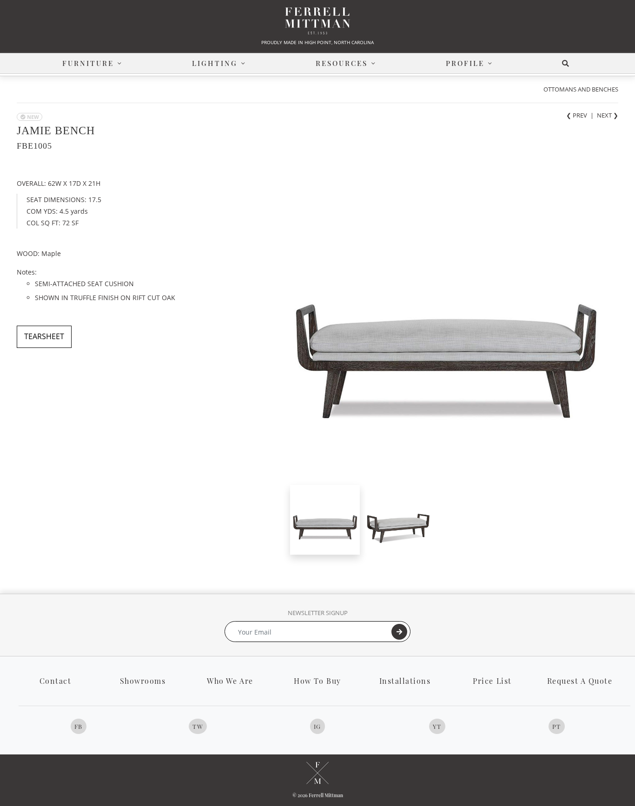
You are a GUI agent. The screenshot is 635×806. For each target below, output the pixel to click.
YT (437, 726)
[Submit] (399, 632)
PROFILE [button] (465, 63)
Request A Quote (580, 681)
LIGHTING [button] (215, 63)
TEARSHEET (44, 336)
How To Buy (317, 681)
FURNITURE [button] (88, 63)
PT (556, 726)
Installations (405, 681)
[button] (567, 63)
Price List (492, 681)
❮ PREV (576, 115)
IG (317, 726)
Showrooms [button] (143, 681)
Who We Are (230, 681)
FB (78, 726)
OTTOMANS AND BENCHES (580, 89)
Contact (56, 681)
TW (197, 726)
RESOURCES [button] (342, 63)
